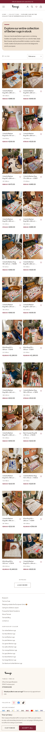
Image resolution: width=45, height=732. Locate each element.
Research (5, 598)
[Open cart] (41, 7)
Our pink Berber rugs (8, 640)
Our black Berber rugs (9, 657)
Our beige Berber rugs (9, 660)
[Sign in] (28, 7)
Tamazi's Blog (6, 617)
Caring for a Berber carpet (10, 608)
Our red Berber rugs (8, 637)
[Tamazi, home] (15, 7)
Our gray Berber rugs (8, 653)
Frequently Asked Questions (11, 611)
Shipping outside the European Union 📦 (14, 604)
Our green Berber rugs (9, 644)
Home (4, 14)
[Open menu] (3, 6)
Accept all (27, 728)
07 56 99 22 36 (7, 687)
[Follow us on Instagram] (14, 703)
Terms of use (6, 601)
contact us (5, 621)
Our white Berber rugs (9, 630)
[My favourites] (36, 7)
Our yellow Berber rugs (9, 647)
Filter (7, 56)
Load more (22, 585)
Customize (10, 728)
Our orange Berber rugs (9, 650)
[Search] (32, 7)
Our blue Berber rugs (8, 634)
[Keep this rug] (20, 91)
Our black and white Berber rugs (12, 663)
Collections (14, 14)
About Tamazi (6, 614)
